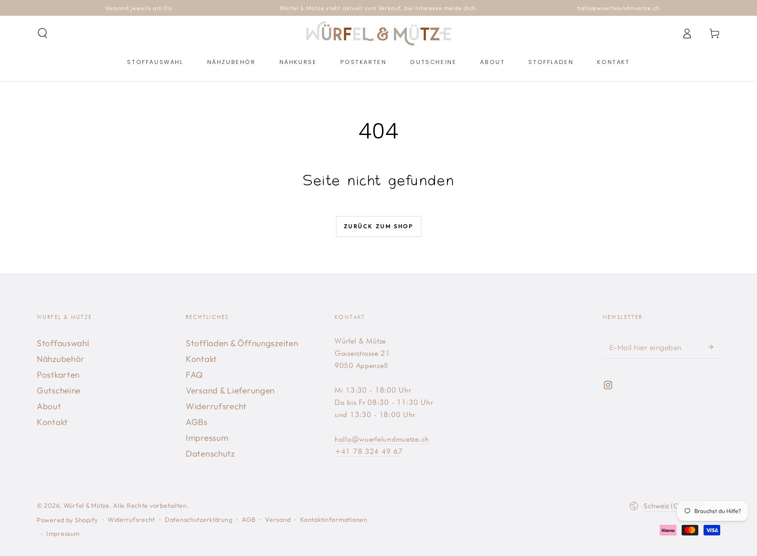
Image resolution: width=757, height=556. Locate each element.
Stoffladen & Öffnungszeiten (242, 343)
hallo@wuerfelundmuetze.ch (382, 439)
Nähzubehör (61, 359)
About (49, 406)
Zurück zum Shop (379, 226)
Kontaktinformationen (333, 520)
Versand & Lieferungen (230, 390)
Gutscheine (59, 390)
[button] (42, 33)
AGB (248, 520)
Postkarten (58, 374)
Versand (277, 520)
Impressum (207, 437)
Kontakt (52, 422)
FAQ (194, 374)
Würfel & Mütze (87, 506)
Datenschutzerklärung (198, 520)
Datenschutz (210, 453)
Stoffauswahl (63, 343)
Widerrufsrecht (216, 406)
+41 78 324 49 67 (369, 451)
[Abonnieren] (714, 346)
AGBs (197, 422)
